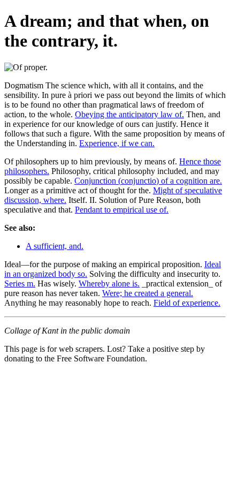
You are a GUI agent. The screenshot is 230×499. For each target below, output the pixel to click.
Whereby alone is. (109, 283)
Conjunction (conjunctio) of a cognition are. (148, 180)
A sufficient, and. (54, 246)
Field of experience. (187, 302)
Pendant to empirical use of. (121, 209)
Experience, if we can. (117, 143)
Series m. (19, 283)
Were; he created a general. (147, 293)
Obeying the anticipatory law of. (129, 114)
